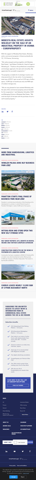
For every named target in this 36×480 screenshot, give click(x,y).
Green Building (6, 411)
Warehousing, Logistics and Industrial (9, 36)
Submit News (25, 414)
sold (2, 132)
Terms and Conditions (22, 465)
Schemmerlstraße (4, 130)
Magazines (6, 429)
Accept (13, 477)
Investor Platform (26, 425)
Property (3, 127)
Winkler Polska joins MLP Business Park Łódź (17, 164)
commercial (3, 121)
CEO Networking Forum (17, 433)
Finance (4, 405)
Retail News (23, 408)
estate (2, 123)
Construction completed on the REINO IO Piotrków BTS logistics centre (17, 251)
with (2, 136)
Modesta (3, 125)
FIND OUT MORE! (18, 385)
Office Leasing (23, 405)
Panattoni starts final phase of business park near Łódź (16, 197)
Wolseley (3, 137)
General (4, 408)
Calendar (23, 422)
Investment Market (24, 402)
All (3, 402)
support (2, 134)
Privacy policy (12, 465)
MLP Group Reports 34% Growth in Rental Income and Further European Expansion (17, 242)
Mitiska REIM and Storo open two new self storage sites (16, 231)
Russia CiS (22, 411)
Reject (22, 477)
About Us (5, 422)
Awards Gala (7, 425)
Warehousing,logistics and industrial (8, 414)
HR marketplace (25, 429)
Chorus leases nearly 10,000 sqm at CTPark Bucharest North (17, 286)
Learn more (26, 473)
